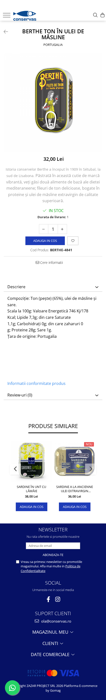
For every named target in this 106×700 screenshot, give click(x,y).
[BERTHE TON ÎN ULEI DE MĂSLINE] (53, 102)
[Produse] (6, 15)
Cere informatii (51, 262)
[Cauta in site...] (95, 15)
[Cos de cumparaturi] (102, 15)
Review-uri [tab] (19, 395)
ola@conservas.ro (55, 621)
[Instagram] (57, 599)
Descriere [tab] (16, 286)
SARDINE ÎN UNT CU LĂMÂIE (31, 489)
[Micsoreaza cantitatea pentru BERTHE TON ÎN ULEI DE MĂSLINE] (43, 229)
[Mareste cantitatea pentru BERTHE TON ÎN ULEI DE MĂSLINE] (62, 229)
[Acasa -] (28, 14)
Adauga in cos (45, 240)
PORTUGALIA (53, 44)
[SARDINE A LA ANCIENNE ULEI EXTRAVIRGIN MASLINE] (74, 461)
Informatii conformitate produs (36, 383)
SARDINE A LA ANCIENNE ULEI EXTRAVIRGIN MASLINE (74, 489)
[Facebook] (48, 599)
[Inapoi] (3, 31)
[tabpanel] (53, 102)
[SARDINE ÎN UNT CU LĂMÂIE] (31, 461)
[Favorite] (72, 240)
